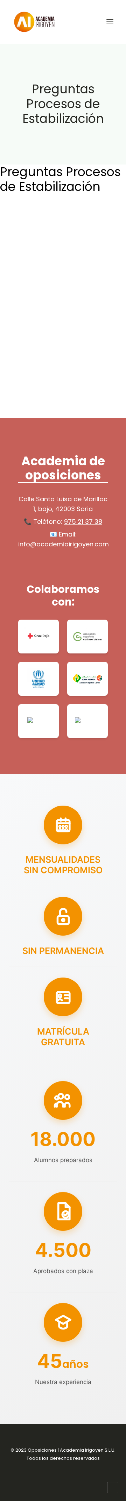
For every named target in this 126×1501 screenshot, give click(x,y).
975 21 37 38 (83, 521)
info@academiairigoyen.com (63, 544)
